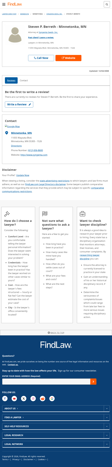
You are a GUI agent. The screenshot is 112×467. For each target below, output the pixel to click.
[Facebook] (5, 398)
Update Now (22, 175)
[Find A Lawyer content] (107, 417)
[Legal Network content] (107, 444)
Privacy (15, 459)
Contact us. (13, 364)
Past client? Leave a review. (41, 37)
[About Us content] (107, 408)
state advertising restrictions (55, 180)
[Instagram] (33, 398)
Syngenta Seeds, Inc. (54, 14)
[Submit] (93, 381)
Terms (5, 459)
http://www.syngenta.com (33, 154)
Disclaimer (28, 459)
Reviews (11, 80)
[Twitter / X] (23, 398)
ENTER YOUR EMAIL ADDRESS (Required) (21, 376)
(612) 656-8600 (35, 150)
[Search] (107, 4)
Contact (24, 80)
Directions (16, 145)
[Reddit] (42, 398)
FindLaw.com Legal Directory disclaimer (45, 184)
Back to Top (57, 332)
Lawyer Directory (9, 14)
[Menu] (4, 4)
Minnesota (24, 14)
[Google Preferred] (52, 398)
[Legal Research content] (107, 435)
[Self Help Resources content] (107, 426)
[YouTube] (14, 398)
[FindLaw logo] (16, 4)
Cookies (41, 459)
